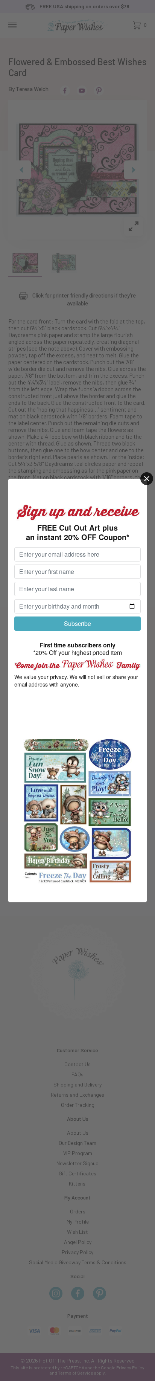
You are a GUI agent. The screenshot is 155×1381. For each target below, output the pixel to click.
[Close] (146, 478)
